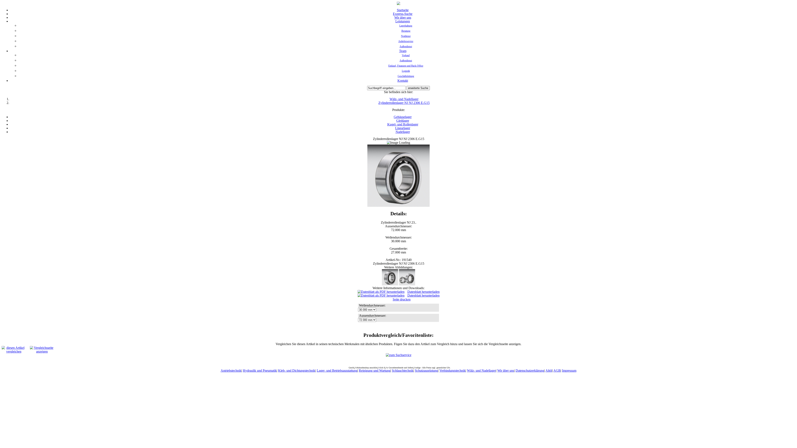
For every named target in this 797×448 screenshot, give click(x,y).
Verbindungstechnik (452, 370)
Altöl (548, 370)
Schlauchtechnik (402, 370)
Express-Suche (402, 14)
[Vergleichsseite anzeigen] (42, 351)
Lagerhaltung (405, 25)
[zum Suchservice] (398, 355)
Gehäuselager (403, 117)
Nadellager (403, 132)
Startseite (403, 10)
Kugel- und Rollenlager (402, 124)
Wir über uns (402, 17)
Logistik (406, 70)
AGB (557, 370)
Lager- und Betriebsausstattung (337, 370)
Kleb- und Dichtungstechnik (296, 370)
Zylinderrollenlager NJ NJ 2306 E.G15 (404, 103)
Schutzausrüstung (426, 370)
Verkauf (406, 55)
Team (402, 51)
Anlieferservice (405, 41)
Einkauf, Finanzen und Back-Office (405, 65)
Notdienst (406, 36)
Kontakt (402, 80)
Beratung (405, 30)
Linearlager (402, 128)
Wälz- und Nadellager (404, 99)
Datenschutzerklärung (530, 370)
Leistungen (402, 21)
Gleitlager (402, 120)
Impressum (569, 370)
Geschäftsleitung (406, 76)
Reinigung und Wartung (374, 370)
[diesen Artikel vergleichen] (14, 351)
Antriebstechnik (231, 370)
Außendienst (406, 46)
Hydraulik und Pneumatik (260, 370)
